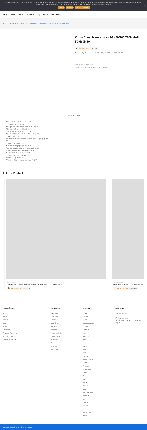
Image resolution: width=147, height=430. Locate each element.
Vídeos (5, 326)
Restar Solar (87, 369)
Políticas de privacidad (10, 339)
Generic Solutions (88, 323)
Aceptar (61, 7)
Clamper (85, 316)
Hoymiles (86, 330)
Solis (84, 379)
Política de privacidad (82, 7)
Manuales (54, 326)
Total (84, 389)
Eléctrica (53, 320)
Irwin (84, 409)
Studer (85, 382)
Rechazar (70, 7)
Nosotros (6, 320)
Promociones (55, 336)
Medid (85, 346)
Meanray (86, 343)
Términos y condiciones (10, 336)
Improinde (86, 336)
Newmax (86, 356)
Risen (84, 376)
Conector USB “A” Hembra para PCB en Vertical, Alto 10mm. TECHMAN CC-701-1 (34, 284)
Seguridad (54, 346)
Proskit (85, 363)
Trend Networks (88, 392)
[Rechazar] (145, 5)
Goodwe (85, 326)
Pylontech (86, 366)
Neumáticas (55, 339)
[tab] (74, 116)
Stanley (85, 405)
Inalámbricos (55, 323)
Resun (85, 373)
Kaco (84, 339)
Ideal (84, 333)
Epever (85, 320)
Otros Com (96, 68)
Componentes (87, 68)
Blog (4, 323)
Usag (84, 399)
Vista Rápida (105, 181)
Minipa (85, 349)
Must (84, 353)
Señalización (55, 349)
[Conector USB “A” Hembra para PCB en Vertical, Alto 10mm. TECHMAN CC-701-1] (56, 229)
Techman (104, 68)
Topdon (85, 386)
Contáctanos (7, 330)
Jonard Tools (87, 412)
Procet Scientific (88, 359)
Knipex (85, 415)
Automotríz (54, 313)
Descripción (74, 115)
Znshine (85, 402)
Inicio (4, 313)
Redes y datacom (56, 343)
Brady (85, 313)
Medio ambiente (56, 333)
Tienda (5, 316)
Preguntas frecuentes (10, 333)
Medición (54, 330)
